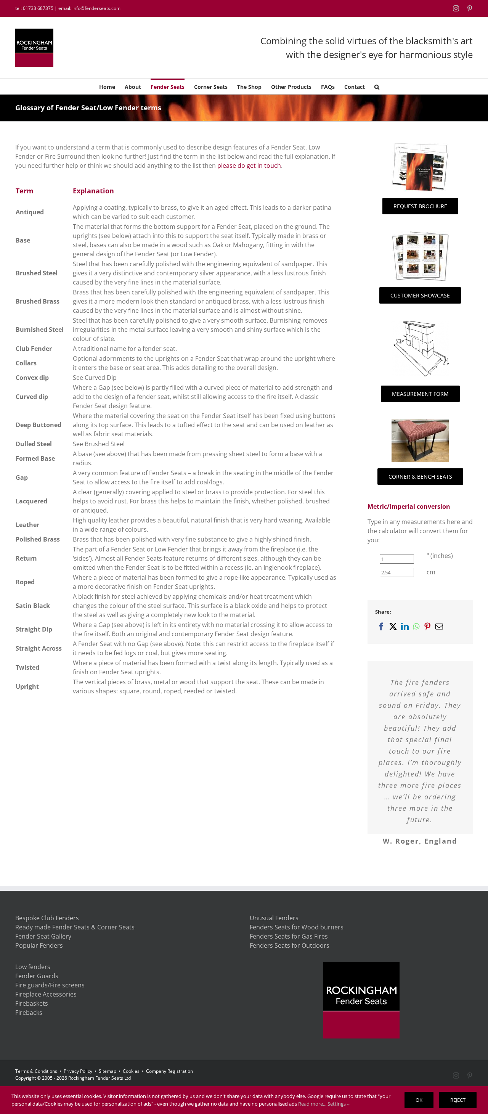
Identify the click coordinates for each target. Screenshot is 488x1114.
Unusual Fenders (274, 929)
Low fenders (32, 978)
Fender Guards (36, 987)
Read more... (312, 1103)
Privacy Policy (78, 1082)
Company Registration (169, 1082)
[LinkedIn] (405, 629)
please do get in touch (249, 165)
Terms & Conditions (36, 1082)
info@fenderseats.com (96, 8)
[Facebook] (381, 629)
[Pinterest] (427, 629)
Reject (458, 1099)
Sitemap (107, 1082)
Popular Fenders (39, 957)
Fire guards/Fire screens (50, 996)
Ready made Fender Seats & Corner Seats (75, 938)
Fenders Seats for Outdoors (289, 957)
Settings (337, 1103)
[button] (376, 86)
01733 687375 (38, 8)
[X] (393, 629)
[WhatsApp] (416, 629)
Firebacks (28, 1024)
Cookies (131, 1082)
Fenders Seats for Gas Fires (289, 948)
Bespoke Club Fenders (47, 929)
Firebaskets (31, 1015)
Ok (419, 1099)
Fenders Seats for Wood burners (297, 938)
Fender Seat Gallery (43, 948)
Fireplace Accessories (46, 1005)
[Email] (439, 629)
